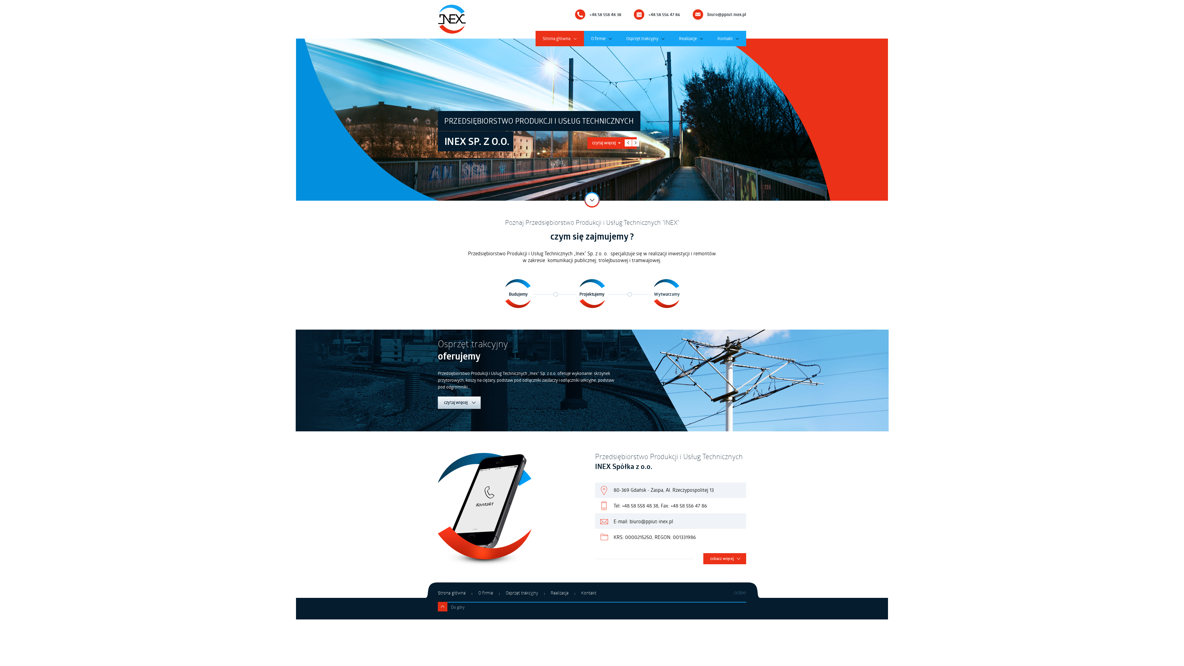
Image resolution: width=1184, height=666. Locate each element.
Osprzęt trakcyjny (642, 38)
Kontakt (725, 38)
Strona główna (556, 38)
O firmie (598, 38)
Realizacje (688, 38)
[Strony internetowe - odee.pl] (740, 593)
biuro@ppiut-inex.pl (726, 14)
